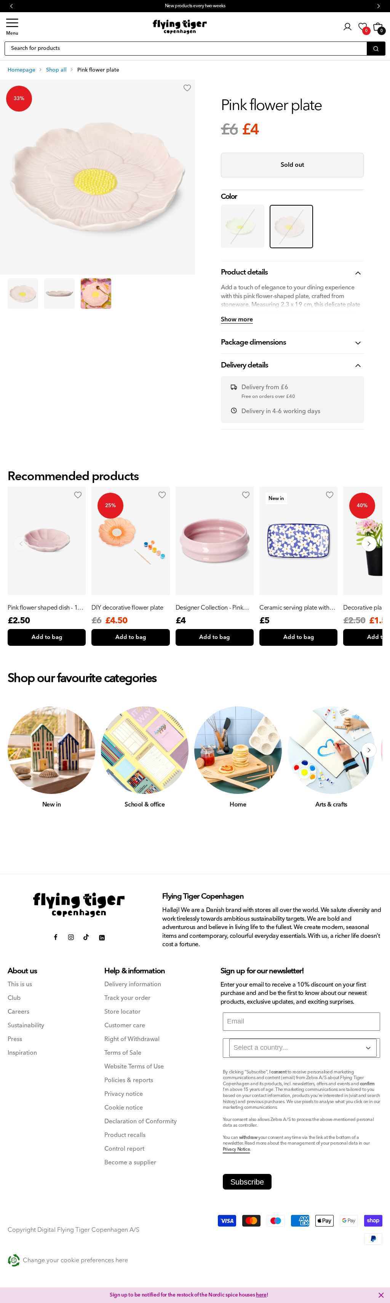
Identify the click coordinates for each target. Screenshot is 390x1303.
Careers (18, 1012)
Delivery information (132, 984)
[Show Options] (368, 1048)
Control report (124, 1149)
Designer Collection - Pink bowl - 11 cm (209, 608)
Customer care (124, 1026)
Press (15, 1039)
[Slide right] (369, 750)
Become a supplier (130, 1163)
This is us (20, 984)
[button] (12, 27)
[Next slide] (369, 543)
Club (14, 998)
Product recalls (124, 1135)
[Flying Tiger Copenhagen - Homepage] (179, 27)
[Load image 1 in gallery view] (23, 293)
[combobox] (303, 1048)
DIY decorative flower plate (127, 608)
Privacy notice (123, 1094)
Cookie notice (123, 1108)
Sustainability (26, 1026)
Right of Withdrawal (132, 1039)
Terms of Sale (122, 1053)
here (261, 1295)
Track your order (127, 998)
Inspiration (22, 1053)
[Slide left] (21, 750)
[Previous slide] (21, 543)
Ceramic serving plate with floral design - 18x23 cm (294, 608)
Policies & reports (128, 1080)
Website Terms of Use (134, 1067)
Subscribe (247, 1182)
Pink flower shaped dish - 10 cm (44, 608)
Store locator (122, 1012)
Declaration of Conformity (140, 1122)
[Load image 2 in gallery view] (59, 293)
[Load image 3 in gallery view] (96, 293)
